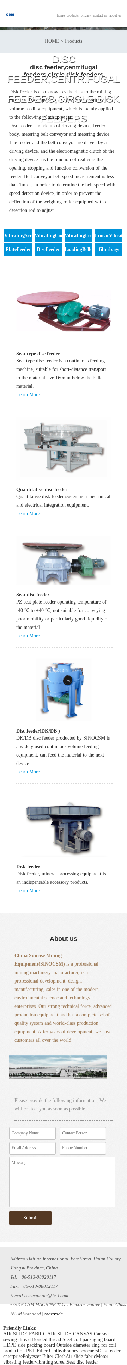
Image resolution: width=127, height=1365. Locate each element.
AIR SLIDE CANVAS (69, 1333)
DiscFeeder (48, 249)
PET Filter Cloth (43, 1350)
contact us (100, 15)
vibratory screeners (79, 1350)
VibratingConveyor (55, 235)
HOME (61, 15)
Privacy (86, 15)
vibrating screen (51, 1362)
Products (73, 15)
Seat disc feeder (32, 595)
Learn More (28, 394)
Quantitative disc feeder (41, 489)
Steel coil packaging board (88, 1339)
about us (115, 15)
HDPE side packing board (29, 1345)
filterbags (109, 249)
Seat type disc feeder (38, 353)
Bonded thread (46, 1339)
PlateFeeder (18, 249)
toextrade (53, 1313)
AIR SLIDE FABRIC (24, 1333)
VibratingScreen (21, 235)
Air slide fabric (81, 1356)
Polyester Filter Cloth (44, 1356)
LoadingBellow (80, 249)
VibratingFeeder (82, 235)
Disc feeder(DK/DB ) (38, 731)
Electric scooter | (85, 1304)
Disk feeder (28, 866)
